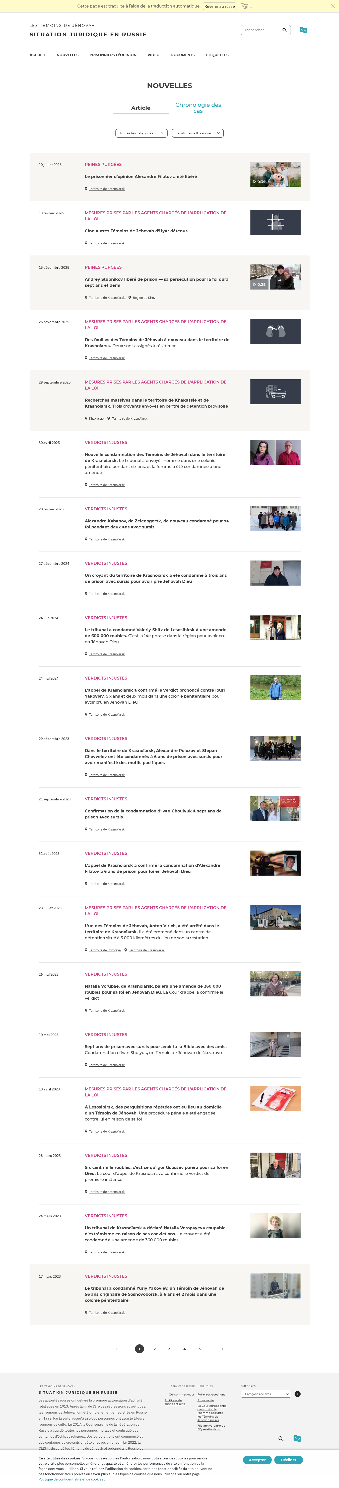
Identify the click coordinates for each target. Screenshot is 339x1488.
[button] (218, 1348)
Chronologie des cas (198, 108)
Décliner (288, 1460)
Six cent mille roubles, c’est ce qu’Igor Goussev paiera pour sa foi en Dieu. (156, 1173)
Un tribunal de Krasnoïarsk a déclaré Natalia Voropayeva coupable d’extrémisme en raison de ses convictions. (155, 1234)
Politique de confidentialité (175, 1402)
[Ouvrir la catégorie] (298, 1394)
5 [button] (199, 1349)
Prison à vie (205, 1400)
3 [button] (169, 1349)
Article (141, 108)
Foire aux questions (211, 1394)
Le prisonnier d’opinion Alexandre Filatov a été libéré (141, 176)
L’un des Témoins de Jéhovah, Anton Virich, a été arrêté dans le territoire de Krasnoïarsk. (152, 931)
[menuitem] (38, 55)
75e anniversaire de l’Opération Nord (211, 1427)
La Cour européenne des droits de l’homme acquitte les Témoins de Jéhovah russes (212, 1413)
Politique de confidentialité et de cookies (71, 1479)
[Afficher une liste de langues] (246, 6)
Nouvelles (68, 55)
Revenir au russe (220, 6)
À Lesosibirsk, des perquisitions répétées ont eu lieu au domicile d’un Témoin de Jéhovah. (153, 1113)
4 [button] (184, 1349)
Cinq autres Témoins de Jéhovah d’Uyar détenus (136, 231)
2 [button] (155, 1349)
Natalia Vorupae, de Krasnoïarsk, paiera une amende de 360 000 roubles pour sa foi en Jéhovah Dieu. (154, 992)
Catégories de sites (258, 1394)
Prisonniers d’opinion (113, 55)
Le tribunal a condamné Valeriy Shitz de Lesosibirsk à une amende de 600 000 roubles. (155, 635)
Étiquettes (217, 55)
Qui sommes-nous (182, 1394)
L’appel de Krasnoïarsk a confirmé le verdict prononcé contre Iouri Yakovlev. (155, 696)
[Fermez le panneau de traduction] (333, 6)
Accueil (38, 55)
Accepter (257, 1460)
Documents (183, 55)
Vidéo (154, 55)
